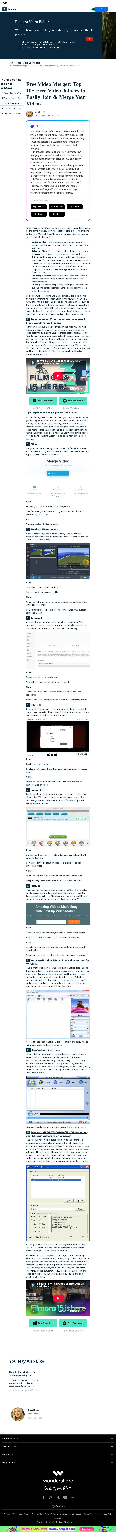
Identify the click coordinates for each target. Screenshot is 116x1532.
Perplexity (58, 207)
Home (12, 63)
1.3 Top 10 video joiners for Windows (16, 103)
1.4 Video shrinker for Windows (13, 108)
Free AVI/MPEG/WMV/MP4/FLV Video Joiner (59, 1132)
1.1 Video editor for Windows (13, 93)
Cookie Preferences (91, 1514)
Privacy (26, 1514)
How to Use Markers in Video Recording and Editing (22, 1374)
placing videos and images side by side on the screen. (51, 1262)
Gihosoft (35, 705)
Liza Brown (40, 112)
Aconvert (36, 618)
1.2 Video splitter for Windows (13, 98)
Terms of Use (37, 1514)
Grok (58, 214)
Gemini (76, 207)
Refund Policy (107, 1514)
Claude (40, 214)
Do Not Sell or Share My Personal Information (63, 1514)
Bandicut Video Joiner (44, 529)
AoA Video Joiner (42, 1050)
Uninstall (58, 1518)
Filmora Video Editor (32, 22)
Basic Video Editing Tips (29, 63)
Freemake (36, 790)
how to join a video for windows (75, 348)
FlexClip (35, 885)
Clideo (34, 444)
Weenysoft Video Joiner (45, 960)
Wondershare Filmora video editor (42, 336)
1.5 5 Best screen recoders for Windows (17, 114)
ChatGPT (40, 207)
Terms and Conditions (13, 1514)
